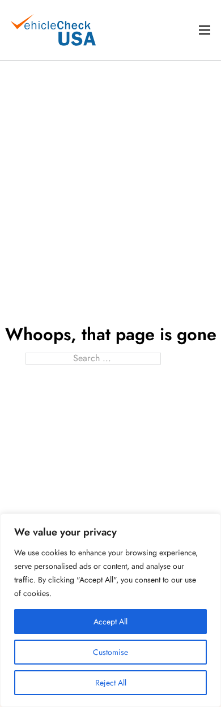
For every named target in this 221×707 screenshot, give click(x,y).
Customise (110, 652)
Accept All (111, 621)
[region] (110, 610)
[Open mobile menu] (204, 30)
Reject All (110, 682)
